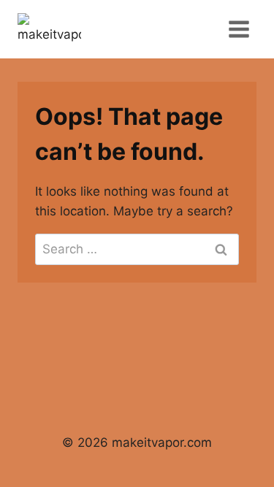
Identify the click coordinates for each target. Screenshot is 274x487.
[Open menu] (238, 29)
